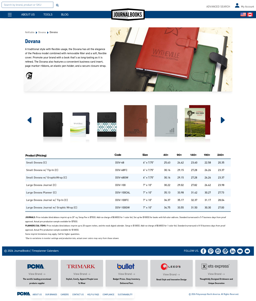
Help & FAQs (93, 294)
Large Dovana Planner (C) (41, 192)
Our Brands (51, 294)
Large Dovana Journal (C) (41, 185)
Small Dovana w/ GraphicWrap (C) (46, 177)
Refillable (29, 32)
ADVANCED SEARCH (218, 6)
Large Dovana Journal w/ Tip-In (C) (47, 200)
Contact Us (78, 294)
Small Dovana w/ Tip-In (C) (42, 170)
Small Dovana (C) (36, 162)
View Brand (35, 274)
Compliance (108, 294)
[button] (10, 14)
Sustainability (125, 294)
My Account (247, 6)
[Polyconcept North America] (24, 293)
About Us (37, 294)
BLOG (64, 14)
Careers (65, 294)
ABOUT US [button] (28, 14)
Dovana (42, 32)
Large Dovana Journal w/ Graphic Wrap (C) (51, 207)
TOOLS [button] (47, 14)
